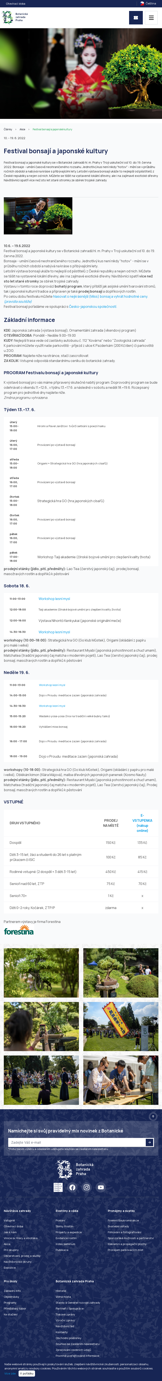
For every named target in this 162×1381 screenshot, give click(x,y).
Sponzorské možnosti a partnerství (131, 1238)
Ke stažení (11, 1314)
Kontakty (62, 1332)
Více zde (10, 1373)
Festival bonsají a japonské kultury (52, 129)
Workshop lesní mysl (54, 598)
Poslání (60, 1220)
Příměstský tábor (15, 1308)
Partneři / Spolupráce (70, 1308)
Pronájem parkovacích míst (125, 1250)
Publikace (62, 1250)
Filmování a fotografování (124, 1232)
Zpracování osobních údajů (73, 1350)
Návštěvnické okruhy (18, 1262)
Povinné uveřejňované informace (77, 1356)
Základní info (12, 1291)
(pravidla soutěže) (18, 301)
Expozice (10, 1267)
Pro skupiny (11, 1250)
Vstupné (9, 1220)
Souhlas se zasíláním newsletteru (78, 1344)
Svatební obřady (118, 1226)
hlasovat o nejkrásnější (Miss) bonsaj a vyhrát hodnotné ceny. (100, 296)
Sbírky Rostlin (64, 1226)
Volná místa (63, 1297)
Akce (22, 129)
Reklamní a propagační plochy (127, 1244)
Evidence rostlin (66, 1238)
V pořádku (27, 1373)
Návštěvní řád (65, 1326)
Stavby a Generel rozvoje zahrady (78, 1302)
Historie (61, 1291)
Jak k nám (10, 1232)
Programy (10, 1302)
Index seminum (65, 1244)
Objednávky (11, 1297)
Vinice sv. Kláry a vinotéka (21, 1238)
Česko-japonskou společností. (93, 306)
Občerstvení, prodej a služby (22, 1256)
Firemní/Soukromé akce (123, 1220)
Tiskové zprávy (65, 1314)
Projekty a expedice (69, 1232)
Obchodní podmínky (68, 1338)
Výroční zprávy (65, 1320)
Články (8, 129)
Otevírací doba (15, 3)
